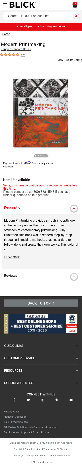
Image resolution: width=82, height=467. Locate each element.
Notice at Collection (15, 416)
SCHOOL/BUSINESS (18, 383)
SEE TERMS (59, 26)
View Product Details (70, 59)
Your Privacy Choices (16, 421)
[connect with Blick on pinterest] (57, 402)
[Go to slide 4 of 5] (43, 155)
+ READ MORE (12, 257)
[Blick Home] (23, 5)
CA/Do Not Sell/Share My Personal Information (30, 427)
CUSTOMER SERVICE (19, 358)
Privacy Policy (11, 411)
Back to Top (39, 303)
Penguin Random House (16, 49)
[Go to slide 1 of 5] (35, 155)
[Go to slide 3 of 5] (41, 155)
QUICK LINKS (13, 346)
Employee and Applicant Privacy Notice (26, 432)
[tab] (41, 207)
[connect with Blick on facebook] (14, 402)
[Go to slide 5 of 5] (46, 155)
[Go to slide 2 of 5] (38, 155)
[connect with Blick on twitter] (28, 402)
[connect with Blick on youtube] (71, 402)
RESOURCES (13, 370)
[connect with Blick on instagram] (43, 402)
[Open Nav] (5, 4)
